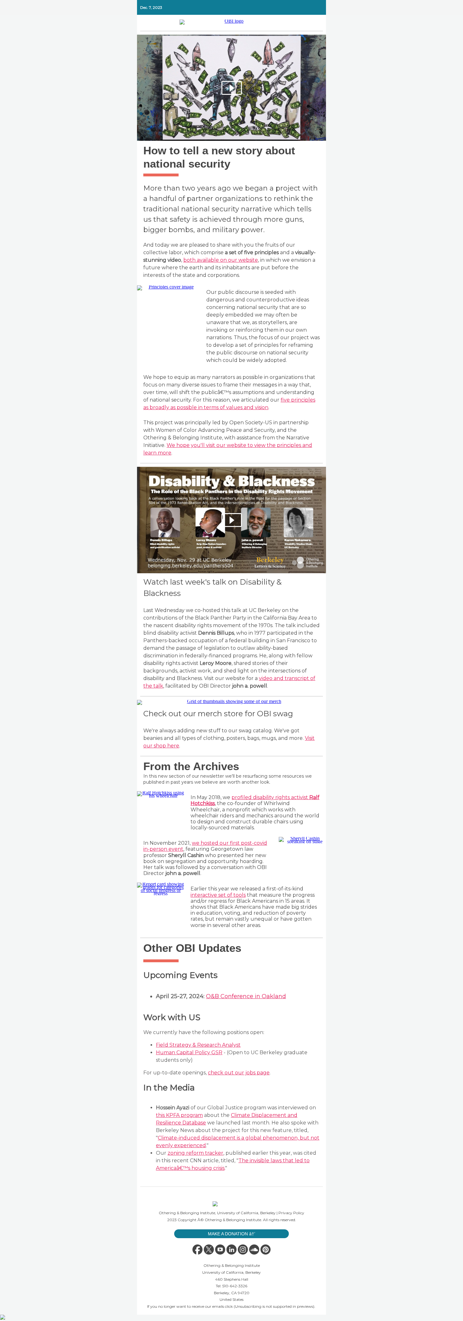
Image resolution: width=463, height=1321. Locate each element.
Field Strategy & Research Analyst (198, 1045)
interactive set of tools (218, 895)
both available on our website (220, 260)
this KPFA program (179, 1115)
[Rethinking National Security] (231, 88)
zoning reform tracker (195, 1153)
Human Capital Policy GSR (189, 1052)
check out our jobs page (239, 1073)
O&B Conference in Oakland (246, 996)
